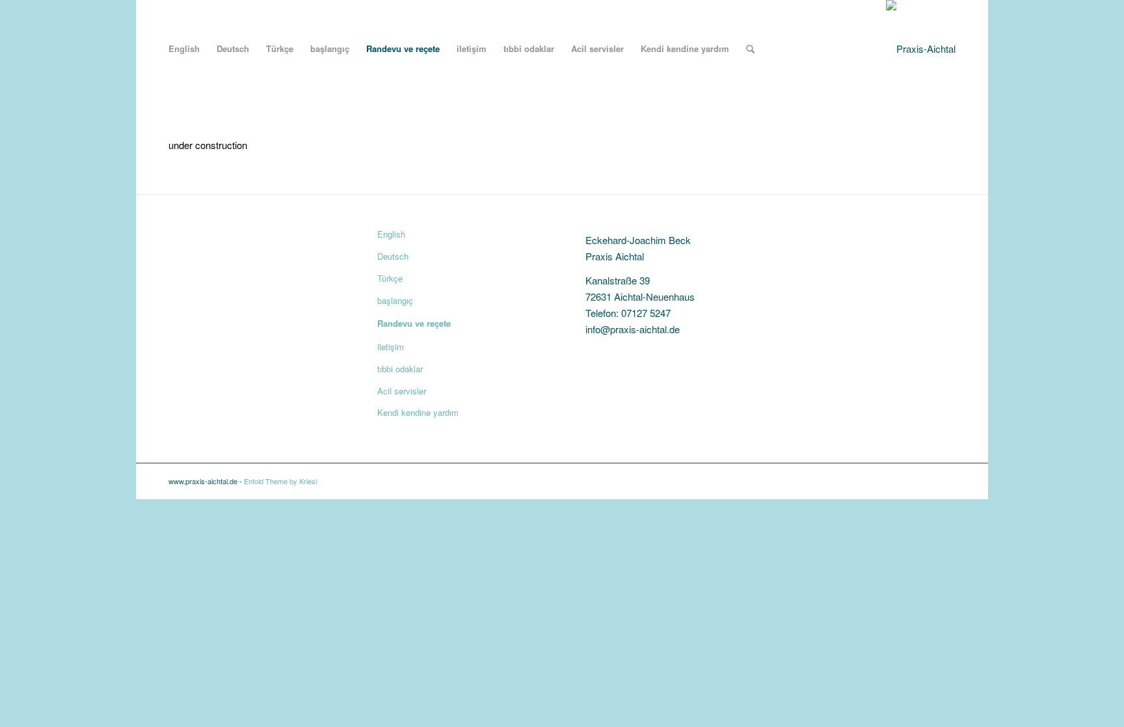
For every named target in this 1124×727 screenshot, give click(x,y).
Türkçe (390, 278)
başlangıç (395, 300)
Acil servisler (401, 391)
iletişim (390, 346)
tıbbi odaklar (400, 369)
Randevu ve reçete (414, 323)
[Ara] (750, 49)
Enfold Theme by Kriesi (280, 481)
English (391, 234)
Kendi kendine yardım (418, 412)
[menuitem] (184, 49)
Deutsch (392, 256)
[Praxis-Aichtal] (921, 49)
